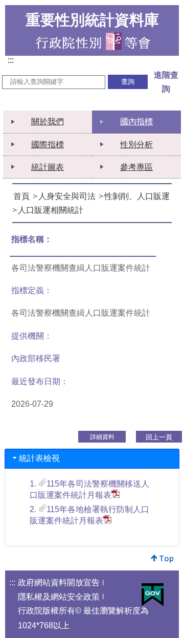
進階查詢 (166, 82)
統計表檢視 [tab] (39, 458)
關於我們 (47, 121)
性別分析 (136, 144)
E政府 (153, 594)
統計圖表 (47, 167)
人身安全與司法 (67, 196)
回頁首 (162, 558)
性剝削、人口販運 (137, 196)
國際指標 (47, 144)
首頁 (21, 196)
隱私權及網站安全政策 (59, 596)
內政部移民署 (35, 358)
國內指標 (136, 121)
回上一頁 (159, 437)
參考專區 (136, 167)
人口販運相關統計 (50, 210)
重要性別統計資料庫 (92, 20)
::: (13, 61)
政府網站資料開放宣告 (59, 582)
